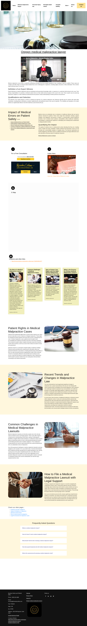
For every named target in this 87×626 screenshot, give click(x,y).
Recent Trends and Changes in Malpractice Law (21, 125)
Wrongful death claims (47, 5)
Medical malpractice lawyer (23, 5)
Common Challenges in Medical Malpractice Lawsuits (23, 126)
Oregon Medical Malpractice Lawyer (61, 176)
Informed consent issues (16, 512)
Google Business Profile (13, 615)
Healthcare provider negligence (18, 509)
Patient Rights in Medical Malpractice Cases (21, 123)
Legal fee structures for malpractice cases (20, 515)
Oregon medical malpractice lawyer (43, 51)
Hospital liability (58, 5)
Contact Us (81, 5)
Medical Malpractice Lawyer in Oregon (47, 135)
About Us (72, 5)
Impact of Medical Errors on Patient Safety (20, 122)
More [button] (66, 5)
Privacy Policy (29, 595)
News (14, 5)
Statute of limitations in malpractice (18, 511)
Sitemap (28, 593)
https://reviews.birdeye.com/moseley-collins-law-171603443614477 (27, 261)
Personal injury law (36, 5)
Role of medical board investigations (19, 514)
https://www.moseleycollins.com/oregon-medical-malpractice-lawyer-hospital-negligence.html (17, 621)
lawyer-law (50, 176)
